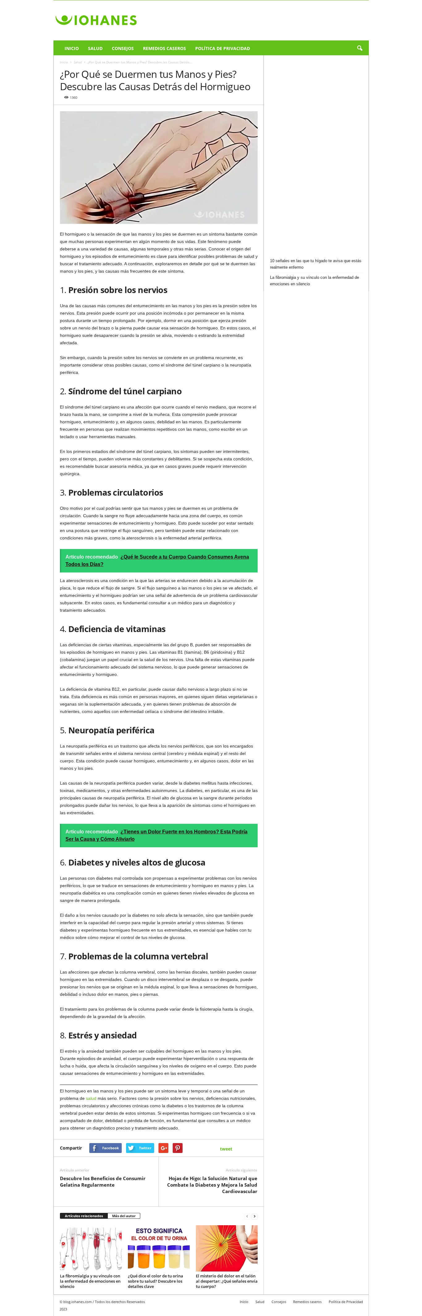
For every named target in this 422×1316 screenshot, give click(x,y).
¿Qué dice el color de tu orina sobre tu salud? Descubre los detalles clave (155, 1281)
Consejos (123, 48)
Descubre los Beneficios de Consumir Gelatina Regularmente (103, 1181)
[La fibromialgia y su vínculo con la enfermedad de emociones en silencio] (91, 1248)
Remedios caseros (164, 48)
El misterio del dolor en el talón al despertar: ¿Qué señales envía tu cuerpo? (227, 1281)
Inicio (72, 48)
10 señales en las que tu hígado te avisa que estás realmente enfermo (315, 264)
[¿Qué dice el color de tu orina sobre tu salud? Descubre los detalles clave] (159, 1248)
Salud (95, 48)
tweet (226, 1149)
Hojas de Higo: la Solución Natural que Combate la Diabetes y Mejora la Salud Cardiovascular (212, 1184)
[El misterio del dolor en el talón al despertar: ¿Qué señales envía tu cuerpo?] (227, 1248)
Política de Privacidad (222, 48)
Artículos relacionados (84, 1215)
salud (91, 1098)
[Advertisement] (316, 154)
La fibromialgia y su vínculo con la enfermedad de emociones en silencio (90, 1281)
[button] (359, 48)
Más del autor (124, 1215)
